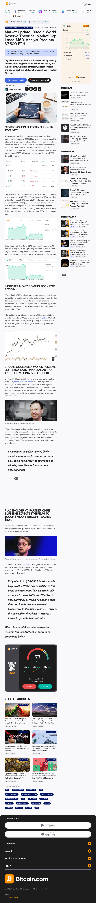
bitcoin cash (18, 790)
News (37, 28)
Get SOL (86, 26)
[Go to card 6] (79, 81)
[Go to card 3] (75, 81)
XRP (37, 807)
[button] (48, 80)
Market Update (22, 803)
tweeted (43, 318)
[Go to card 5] (78, 81)
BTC (41, 790)
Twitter (19, 807)
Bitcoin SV (31, 790)
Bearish (29, 686)
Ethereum (44, 799)
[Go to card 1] (72, 81)
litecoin (9, 803)
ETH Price (32, 799)
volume (28, 807)
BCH (7, 790)
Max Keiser (36, 803)
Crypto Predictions (29, 794)
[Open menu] (89, 4)
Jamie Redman (15, 89)
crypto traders (46, 794)
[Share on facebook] (27, 89)
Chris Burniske (11, 794)
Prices (47, 803)
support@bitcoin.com (13, 897)
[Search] (85, 4)
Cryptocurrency (11, 799)
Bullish (45, 686)
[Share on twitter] (31, 89)
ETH (23, 799)
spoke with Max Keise (23, 381)
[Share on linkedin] (39, 89)
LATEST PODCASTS (68, 216)
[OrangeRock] (18, 16)
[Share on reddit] (35, 89)
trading (9, 807)
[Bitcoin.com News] (11, 3)
